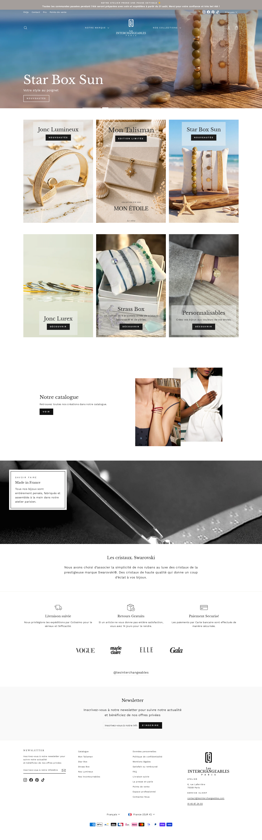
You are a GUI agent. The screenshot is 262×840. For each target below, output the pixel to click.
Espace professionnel (144, 791)
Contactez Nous (141, 797)
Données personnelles (144, 751)
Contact (36, 12)
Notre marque (96, 28)
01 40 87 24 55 (195, 803)
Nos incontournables (89, 776)
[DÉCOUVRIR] (58, 285)
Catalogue (83, 751)
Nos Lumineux (85, 771)
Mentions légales (142, 761)
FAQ (135, 771)
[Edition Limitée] (131, 171)
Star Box (82, 761)
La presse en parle (143, 781)
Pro (45, 12)
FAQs (26, 12)
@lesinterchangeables (131, 672)
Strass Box (84, 766)
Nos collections (166, 28)
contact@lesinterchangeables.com (205, 798)
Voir (46, 412)
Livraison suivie (141, 776)
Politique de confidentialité (147, 756)
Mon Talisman (85, 756)
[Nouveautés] (58, 171)
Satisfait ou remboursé (145, 766)
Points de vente (58, 12)
